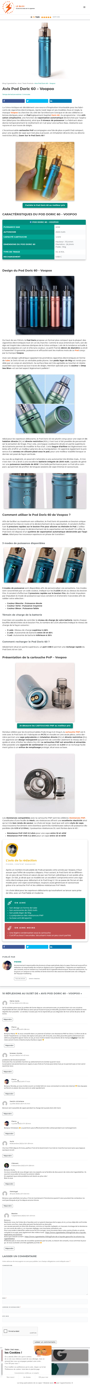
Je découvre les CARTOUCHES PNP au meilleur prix (45, 726)
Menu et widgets (84, 10)
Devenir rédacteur (34, 978)
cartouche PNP (72, 732)
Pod (77, 350)
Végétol (74, 1038)
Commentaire (7, 1265)
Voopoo (14, 113)
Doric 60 (55, 115)
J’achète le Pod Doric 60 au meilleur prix (45, 205)
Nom (4, 1298)
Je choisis (27, 1377)
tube (7, 361)
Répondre (8, 1019)
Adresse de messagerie (11, 1307)
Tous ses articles (20, 978)
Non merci (10, 1377)
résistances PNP (77, 818)
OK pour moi (43, 1377)
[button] (3, 1386)
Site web (5, 1316)
